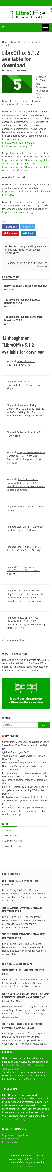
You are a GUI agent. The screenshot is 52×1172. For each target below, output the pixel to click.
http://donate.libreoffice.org (17, 212)
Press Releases (11, 874)
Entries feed (11, 835)
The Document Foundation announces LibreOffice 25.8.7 (23, 318)
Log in (8, 830)
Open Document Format (17, 964)
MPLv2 (30, 1079)
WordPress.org (13, 846)
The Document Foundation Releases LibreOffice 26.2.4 (22, 301)
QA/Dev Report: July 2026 (15, 752)
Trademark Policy (16, 1119)
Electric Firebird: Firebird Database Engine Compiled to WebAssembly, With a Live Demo (25, 790)
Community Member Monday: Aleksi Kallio (25, 773)
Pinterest (11, 233)
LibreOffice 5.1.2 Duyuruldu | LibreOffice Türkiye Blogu (24, 385)
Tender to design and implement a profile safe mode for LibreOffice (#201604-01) (25, 250)
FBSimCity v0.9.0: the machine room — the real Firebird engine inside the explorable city (25, 780)
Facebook (11, 226)
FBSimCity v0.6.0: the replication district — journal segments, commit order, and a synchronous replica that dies (25, 811)
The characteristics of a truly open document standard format (22, 1025)
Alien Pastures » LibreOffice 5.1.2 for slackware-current (23, 570)
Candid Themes (25, 1166)
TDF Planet (11, 735)
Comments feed (13, 840)
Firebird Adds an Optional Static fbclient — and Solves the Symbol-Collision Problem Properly (25, 801)
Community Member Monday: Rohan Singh (25, 741)
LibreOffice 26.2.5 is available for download (26, 285)
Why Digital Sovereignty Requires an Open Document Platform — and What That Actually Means (25, 766)
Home (5, 42)
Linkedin (29, 233)
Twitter (28, 226)
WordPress (36, 1159)
